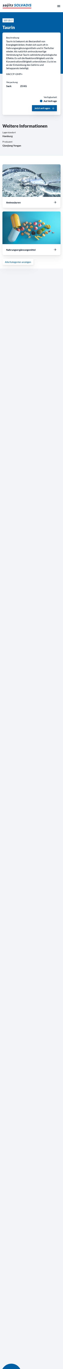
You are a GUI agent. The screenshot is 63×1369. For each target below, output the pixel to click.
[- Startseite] (16, 6)
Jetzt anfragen (42, 108)
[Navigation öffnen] (59, 6)
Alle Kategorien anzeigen (18, 261)
